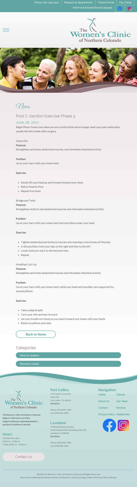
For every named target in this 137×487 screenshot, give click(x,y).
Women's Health (29, 363)
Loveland (58, 423)
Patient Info (123, 414)
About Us (103, 401)
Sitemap (112, 477)
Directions (55, 403)
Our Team (122, 401)
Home (102, 394)
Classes (120, 394)
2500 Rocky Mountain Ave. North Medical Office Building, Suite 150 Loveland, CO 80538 (68, 430)
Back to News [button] (36, 334)
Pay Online (125, 2)
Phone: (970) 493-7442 (60, 410)
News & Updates (29, 355)
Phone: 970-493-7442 (47, 2)
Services (121, 407)
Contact (103, 407)
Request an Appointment (78, 2)
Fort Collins (59, 390)
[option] (68, 236)
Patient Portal (106, 2)
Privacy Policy (106, 414)
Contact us (23, 457)
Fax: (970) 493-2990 (59, 413)
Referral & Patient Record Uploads (92, 7)
